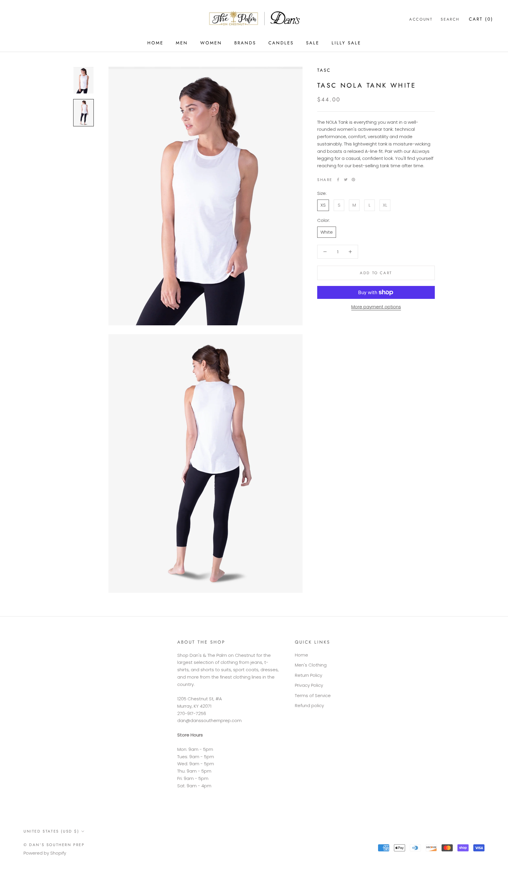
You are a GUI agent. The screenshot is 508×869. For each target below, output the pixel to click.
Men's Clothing (311, 665)
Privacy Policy (309, 685)
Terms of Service (313, 695)
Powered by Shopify (45, 853)
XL (385, 205)
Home (301, 655)
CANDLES (281, 43)
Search (450, 19)
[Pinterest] (353, 179)
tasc (324, 70)
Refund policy (309, 705)
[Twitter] (345, 179)
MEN (182, 43)
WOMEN (211, 43)
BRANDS (245, 43)
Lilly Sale (346, 43)
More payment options (376, 307)
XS (323, 205)
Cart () (481, 19)
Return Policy (308, 675)
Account (420, 19)
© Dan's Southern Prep (54, 845)
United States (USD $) (51, 831)
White (326, 232)
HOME (155, 43)
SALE (312, 43)
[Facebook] (338, 179)
